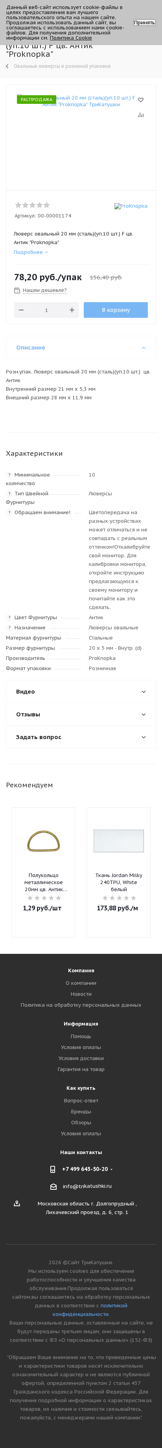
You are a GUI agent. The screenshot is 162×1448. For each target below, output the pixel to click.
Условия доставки (81, 1058)
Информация (81, 1023)
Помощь (81, 1036)
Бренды (81, 1111)
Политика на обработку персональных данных (81, 1005)
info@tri (73, 1186)
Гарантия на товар (81, 1069)
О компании (81, 983)
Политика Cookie (71, 37)
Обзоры (81, 1122)
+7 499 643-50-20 (85, 1169)
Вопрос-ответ (81, 1100)
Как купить (81, 1088)
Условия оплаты (81, 1047)
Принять (144, 22)
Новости (81, 994)
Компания (81, 970)
